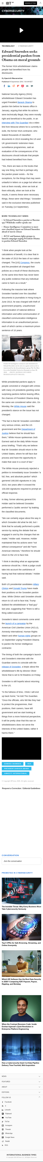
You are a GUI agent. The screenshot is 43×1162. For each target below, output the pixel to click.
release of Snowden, (11, 667)
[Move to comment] (32, 86)
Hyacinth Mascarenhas (13, 78)
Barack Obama (25, 102)
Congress (25, 262)
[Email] (27, 86)
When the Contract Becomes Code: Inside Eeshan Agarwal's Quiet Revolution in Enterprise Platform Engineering (19, 1026)
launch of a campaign (15, 623)
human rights (24, 636)
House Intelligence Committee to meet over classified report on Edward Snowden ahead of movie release (21, 229)
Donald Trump (20, 588)
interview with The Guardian (15, 123)
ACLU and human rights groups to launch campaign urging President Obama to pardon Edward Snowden (21, 238)
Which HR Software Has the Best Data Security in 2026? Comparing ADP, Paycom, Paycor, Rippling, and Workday (21, 981)
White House (20, 406)
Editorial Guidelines (31, 788)
